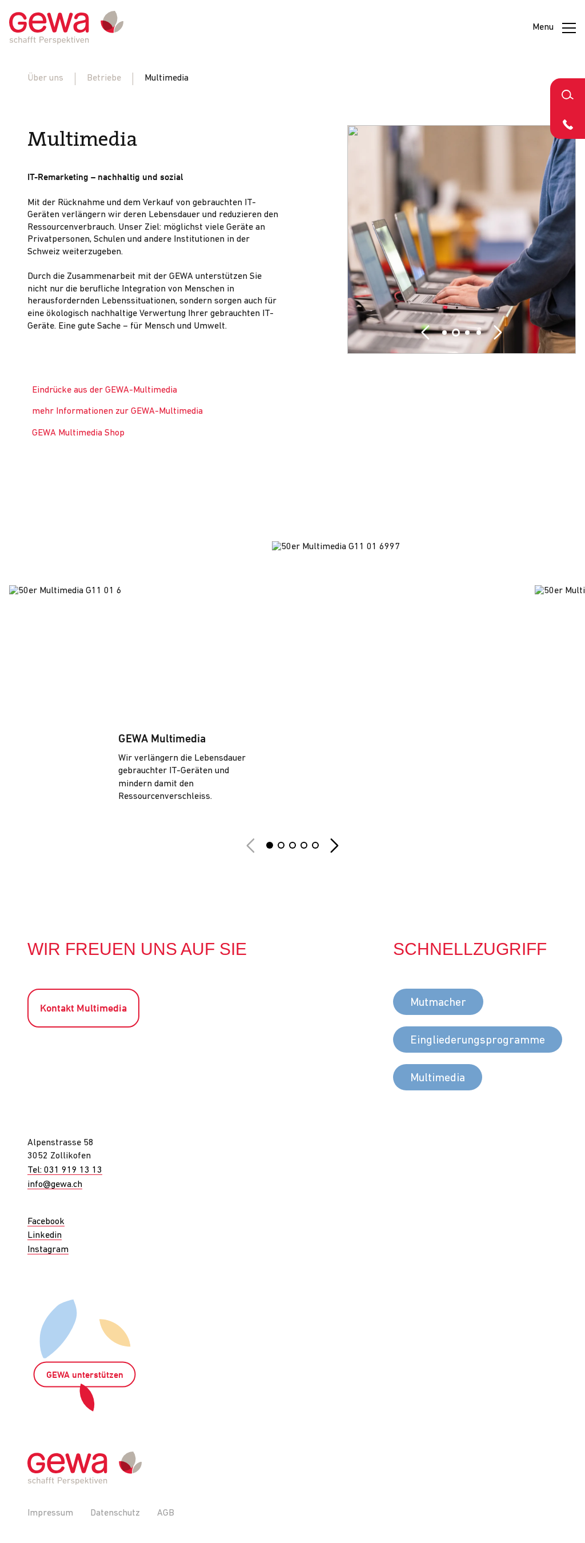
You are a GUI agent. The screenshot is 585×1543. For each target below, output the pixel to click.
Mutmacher (438, 1003)
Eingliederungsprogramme (477, 1040)
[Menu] (569, 28)
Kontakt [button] (567, 124)
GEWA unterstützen (84, 1375)
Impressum (50, 1513)
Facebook (46, 1221)
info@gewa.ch (54, 1184)
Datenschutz (115, 1513)
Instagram (48, 1249)
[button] (425, 332)
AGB (165, 1513)
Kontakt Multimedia (83, 1009)
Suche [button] (567, 93)
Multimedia (437, 1078)
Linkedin (44, 1235)
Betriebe (104, 78)
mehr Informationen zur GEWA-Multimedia (117, 411)
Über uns (45, 78)
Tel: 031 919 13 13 (64, 1170)
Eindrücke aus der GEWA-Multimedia (104, 390)
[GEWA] (66, 28)
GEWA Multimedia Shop (78, 433)
